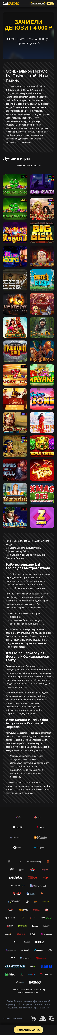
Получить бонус (28, 1029)
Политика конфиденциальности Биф (28, 989)
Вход (50, 3)
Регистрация (38, 3)
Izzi (11, 3)
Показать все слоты (28, 165)
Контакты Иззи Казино (28, 992)
